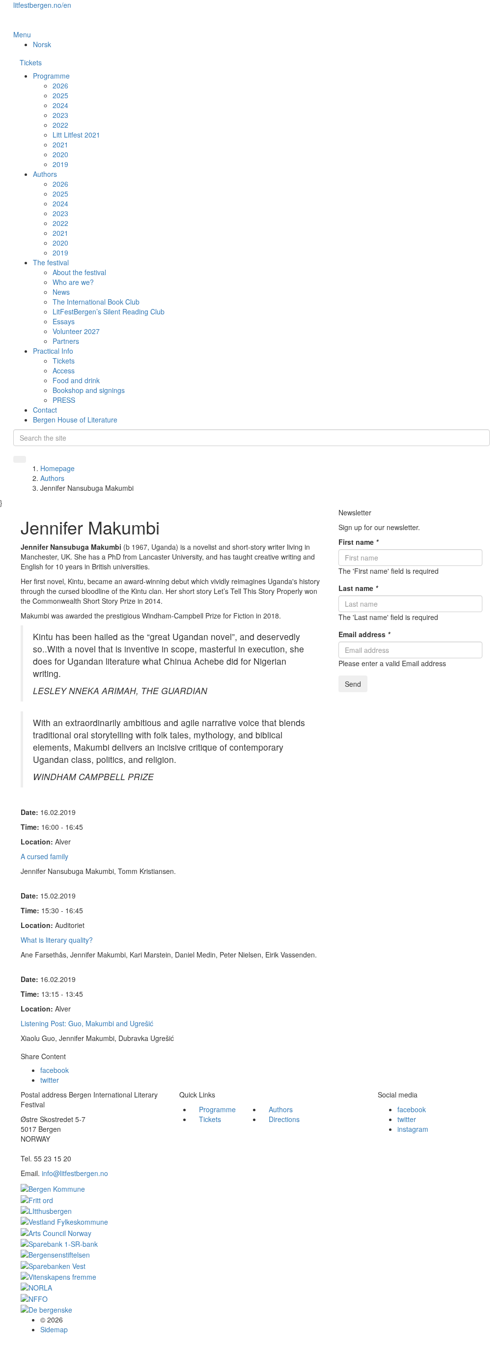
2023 (60, 115)
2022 (60, 125)
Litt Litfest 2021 (76, 135)
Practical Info (53, 351)
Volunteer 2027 (76, 331)
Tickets (31, 62)
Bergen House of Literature (75, 419)
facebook (54, 1070)
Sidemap (54, 1329)
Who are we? (73, 282)
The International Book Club (96, 302)
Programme (51, 76)
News (61, 292)
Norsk (42, 44)
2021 (60, 144)
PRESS (64, 400)
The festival (51, 262)
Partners (66, 341)
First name (358, 542)
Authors (45, 174)
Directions (284, 1119)
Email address (364, 634)
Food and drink (76, 380)
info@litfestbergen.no (75, 1173)
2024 (60, 105)
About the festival (79, 272)
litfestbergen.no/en (42, 5)
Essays (64, 321)
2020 (60, 154)
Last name (358, 588)
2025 (60, 95)
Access (64, 370)
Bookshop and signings (89, 390)
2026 (60, 85)
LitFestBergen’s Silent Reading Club (109, 311)
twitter (49, 1080)
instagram (412, 1129)
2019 (60, 164)
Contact (45, 410)
